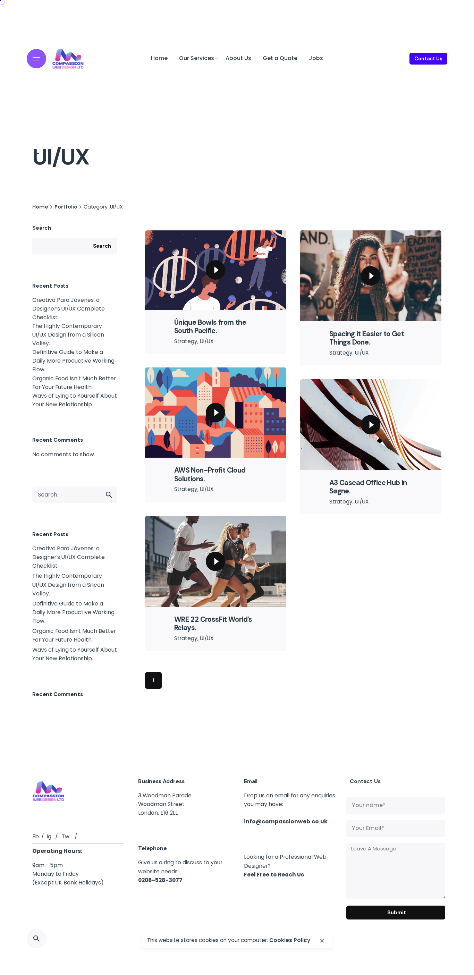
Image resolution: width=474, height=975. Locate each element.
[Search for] (74, 494)
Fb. (36, 836)
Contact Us (428, 59)
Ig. (49, 836)
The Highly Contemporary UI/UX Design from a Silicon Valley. (68, 334)
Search (41, 227)
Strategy (185, 341)
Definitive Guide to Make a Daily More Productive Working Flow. (73, 360)
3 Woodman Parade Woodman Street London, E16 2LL (165, 804)
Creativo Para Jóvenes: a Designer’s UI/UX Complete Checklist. (68, 308)
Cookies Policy (289, 940)
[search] (109, 494)
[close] (322, 940)
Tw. (66, 836)
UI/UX (206, 341)
